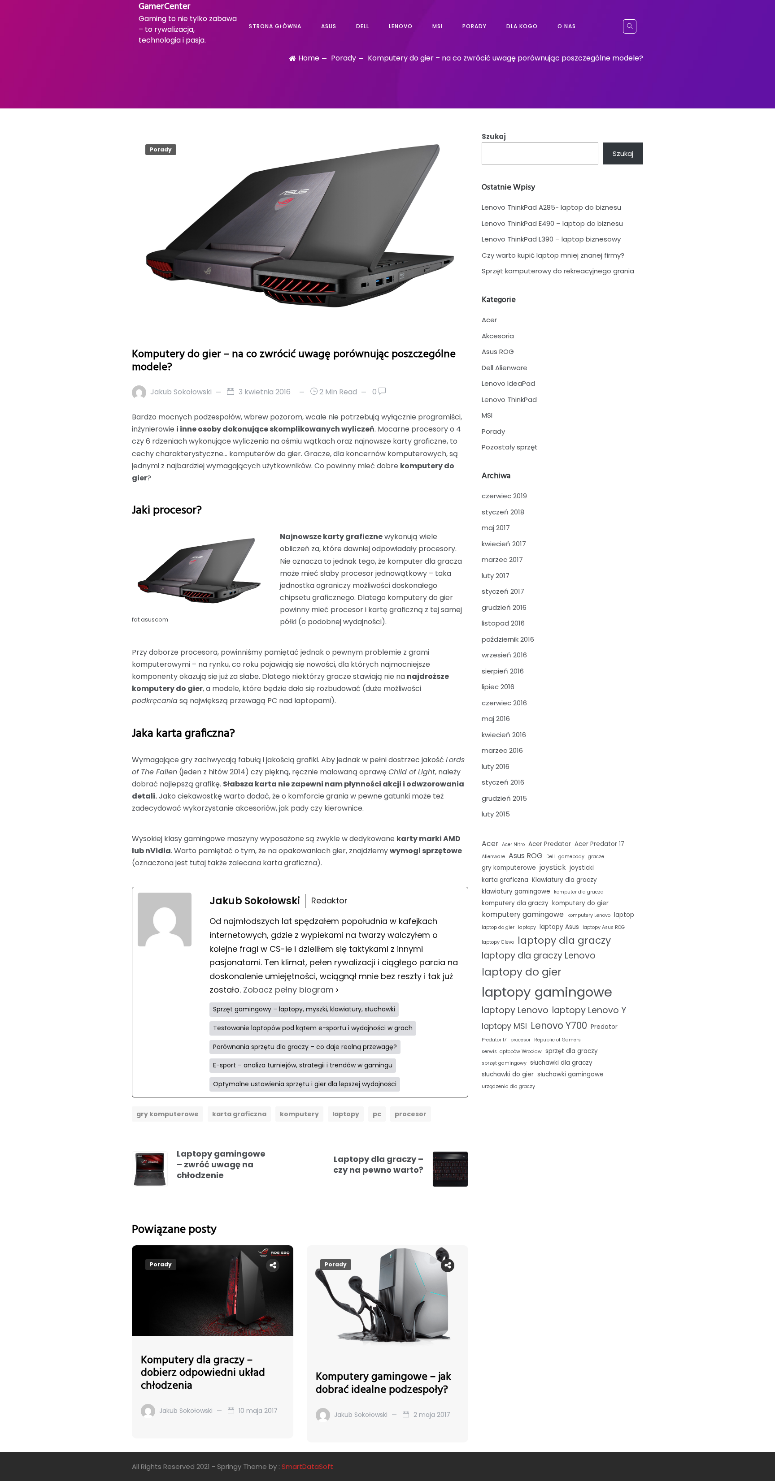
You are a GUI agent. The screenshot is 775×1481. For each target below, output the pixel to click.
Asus (328, 26)
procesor (411, 1114)
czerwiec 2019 (504, 496)
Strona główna (275, 26)
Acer (489, 319)
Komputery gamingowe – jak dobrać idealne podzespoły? (383, 1384)
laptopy (345, 1114)
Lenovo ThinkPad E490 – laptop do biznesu (552, 223)
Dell (362, 26)
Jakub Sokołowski (181, 392)
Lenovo (401, 26)
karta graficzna (239, 1114)
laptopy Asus (559, 927)
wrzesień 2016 (504, 655)
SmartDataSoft (307, 1466)
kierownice (343, 808)
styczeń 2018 (503, 512)
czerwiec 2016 (504, 703)
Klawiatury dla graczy (564, 880)
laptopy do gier (522, 972)
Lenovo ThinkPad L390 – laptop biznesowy (551, 239)
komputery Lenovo (588, 915)
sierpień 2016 (503, 671)
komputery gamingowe (523, 914)
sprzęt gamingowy (504, 1063)
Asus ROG (498, 351)
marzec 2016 (502, 750)
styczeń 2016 (503, 782)
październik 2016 (508, 639)
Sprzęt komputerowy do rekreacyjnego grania (558, 271)
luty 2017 (495, 575)
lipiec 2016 (498, 686)
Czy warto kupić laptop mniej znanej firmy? (553, 255)
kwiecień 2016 (504, 734)
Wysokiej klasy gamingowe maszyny (195, 838)
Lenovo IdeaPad (508, 383)
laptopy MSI (504, 1026)
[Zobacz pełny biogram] (337, 990)
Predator (604, 1027)
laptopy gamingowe (547, 992)
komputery (299, 1114)
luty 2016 (495, 766)
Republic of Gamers (557, 1039)
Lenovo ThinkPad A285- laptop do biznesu (551, 207)
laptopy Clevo (498, 942)
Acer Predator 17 (599, 844)
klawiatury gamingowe (516, 891)
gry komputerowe (167, 1114)
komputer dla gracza (579, 892)
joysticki (582, 868)
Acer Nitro (513, 844)
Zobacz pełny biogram (288, 989)
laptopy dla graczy (564, 940)
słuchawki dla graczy (561, 1062)
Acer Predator (549, 844)
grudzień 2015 (504, 798)
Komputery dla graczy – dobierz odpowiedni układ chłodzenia (203, 1373)
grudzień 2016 (504, 607)
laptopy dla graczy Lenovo (539, 956)
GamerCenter (165, 6)
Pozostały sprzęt (510, 447)
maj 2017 (496, 527)
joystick (553, 867)
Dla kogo (522, 26)
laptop (624, 915)
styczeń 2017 (503, 591)
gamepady (571, 856)
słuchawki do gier (508, 1074)
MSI (437, 26)
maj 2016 (496, 718)
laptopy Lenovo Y (589, 1010)
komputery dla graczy (515, 903)
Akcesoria (498, 336)
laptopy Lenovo (515, 1010)
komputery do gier (580, 903)
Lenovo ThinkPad (509, 399)
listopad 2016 (503, 623)
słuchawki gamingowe (570, 1074)
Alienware (493, 856)
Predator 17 (494, 1039)
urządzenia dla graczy (508, 1086)
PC (377, 1114)
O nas (566, 26)
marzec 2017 (502, 559)
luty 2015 (496, 814)
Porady (474, 26)
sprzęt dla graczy (571, 1051)
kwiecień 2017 (504, 543)
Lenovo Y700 (559, 1025)
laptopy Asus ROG (604, 927)
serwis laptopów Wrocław (512, 1051)
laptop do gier (498, 927)
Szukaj (494, 136)
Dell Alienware (504, 367)
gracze (596, 856)
